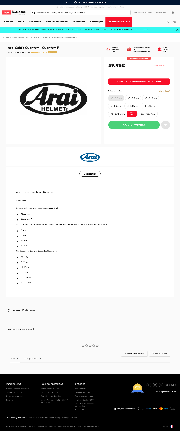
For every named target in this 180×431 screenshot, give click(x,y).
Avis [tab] (13, 358)
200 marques (96, 21)
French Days (42, 417)
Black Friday (55, 417)
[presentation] (67, 2)
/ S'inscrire (148, 12)
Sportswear (79, 21)
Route (20, 21)
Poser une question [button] (135, 353)
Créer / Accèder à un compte (17, 388)
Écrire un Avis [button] (161, 353)
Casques (8, 21)
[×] (177, 30)
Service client (161, 12)
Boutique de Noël (69, 417)
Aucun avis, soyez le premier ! (27, 52)
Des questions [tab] (31, 358)
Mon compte (139, 12)
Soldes (32, 417)
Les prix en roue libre (119, 21)
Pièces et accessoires (57, 21)
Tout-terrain (34, 21)
